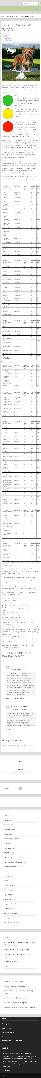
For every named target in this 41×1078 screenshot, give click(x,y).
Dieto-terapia (8, 829)
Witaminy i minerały (12, 16)
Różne (6, 881)
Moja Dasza (8, 857)
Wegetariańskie (9, 904)
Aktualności (7, 820)
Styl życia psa (8, 894)
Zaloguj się (5, 1024)
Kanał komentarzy (8, 1032)
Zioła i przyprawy (9, 922)
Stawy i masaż (8, 885)
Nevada (13, 667)
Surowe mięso (8, 899)
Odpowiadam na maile (11, 867)
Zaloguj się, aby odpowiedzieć (16, 698)
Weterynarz (8, 908)
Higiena (6, 843)
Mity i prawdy (8, 853)
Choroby (7, 825)
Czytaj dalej (6, 1070)
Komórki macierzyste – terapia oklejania (17, 950)
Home (2, 16)
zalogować (12, 745)
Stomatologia (8, 890)
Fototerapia (8, 834)
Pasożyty (7, 876)
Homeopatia (8, 848)
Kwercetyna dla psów (18, 986)
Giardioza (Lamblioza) (20, 998)
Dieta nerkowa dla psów (19, 1003)
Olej (5, 871)
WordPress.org (7, 1037)
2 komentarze (8, 40)
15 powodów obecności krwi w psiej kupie (21, 1007)
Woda (6, 918)
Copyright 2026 (6, 1075)
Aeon (5, 966)
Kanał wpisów (6, 1028)
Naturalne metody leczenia (13, 862)
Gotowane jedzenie (10, 839)
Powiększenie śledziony (12, 961)
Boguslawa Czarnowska (13, 37)
